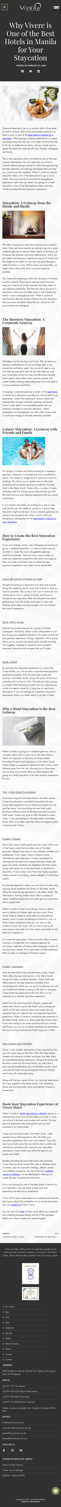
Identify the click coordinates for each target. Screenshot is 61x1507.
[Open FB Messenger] (56, 1491)
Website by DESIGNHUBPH (30, 1502)
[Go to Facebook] (3, 1450)
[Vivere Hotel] (30, 7)
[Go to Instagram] (12, 1450)
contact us (15, 1204)
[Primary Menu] (4, 7)
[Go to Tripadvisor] (20, 1450)
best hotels (52, 391)
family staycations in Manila (33, 1113)
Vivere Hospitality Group (17, 1459)
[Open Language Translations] (56, 7)
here (22, 1211)
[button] (23, 71)
